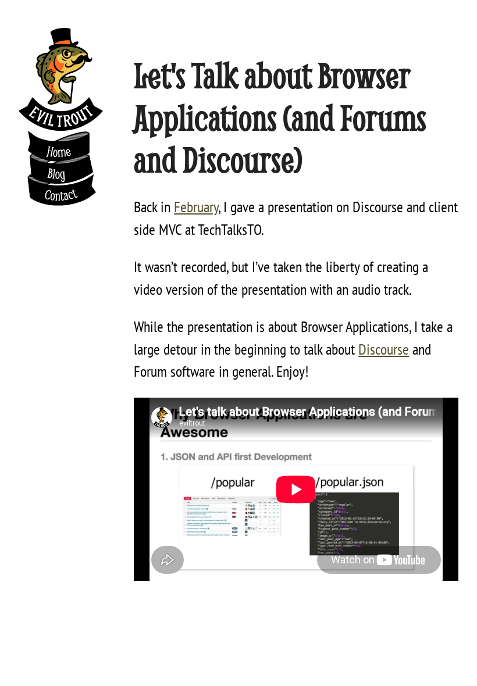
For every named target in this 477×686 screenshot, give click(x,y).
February (196, 206)
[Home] (61, 79)
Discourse (383, 349)
